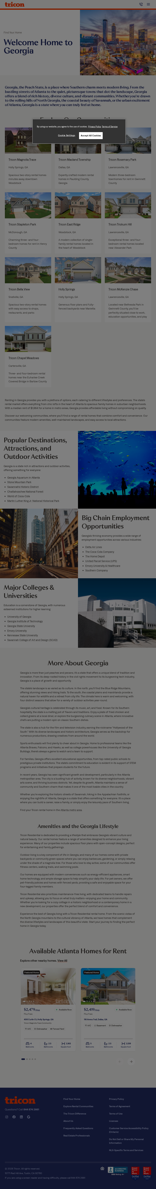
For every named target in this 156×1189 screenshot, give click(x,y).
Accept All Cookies (91, 135)
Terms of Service (110, 126)
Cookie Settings (66, 135)
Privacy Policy (94, 126)
